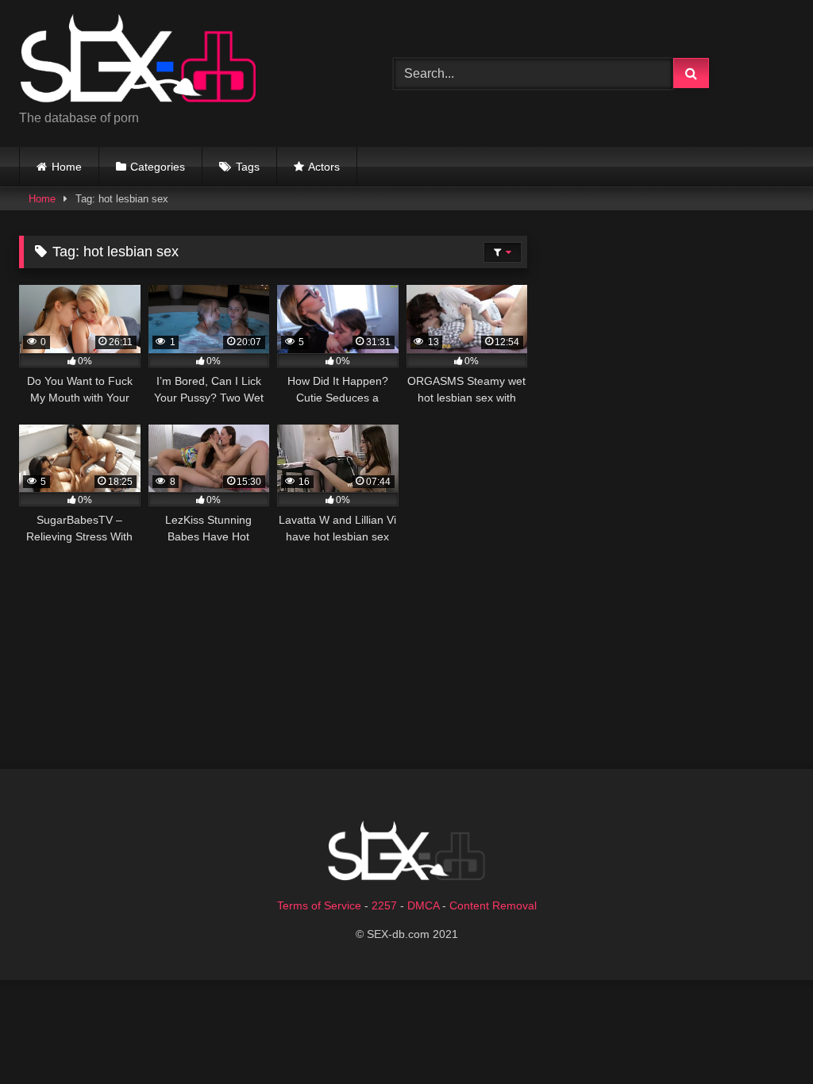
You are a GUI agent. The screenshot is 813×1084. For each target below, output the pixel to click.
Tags (248, 166)
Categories (157, 166)
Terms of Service (319, 905)
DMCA (423, 905)
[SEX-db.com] (181, 61)
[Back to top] (763, 1036)
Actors (324, 166)
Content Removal (493, 905)
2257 (384, 905)
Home (67, 166)
